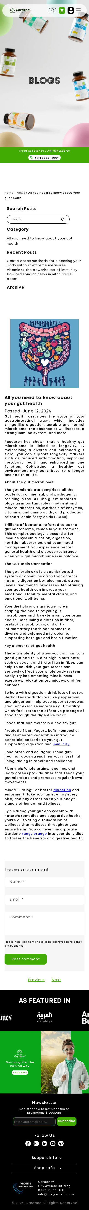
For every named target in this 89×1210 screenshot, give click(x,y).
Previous (36, 980)
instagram (28, 1143)
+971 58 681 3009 (47, 158)
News (21, 193)
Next (56, 980)
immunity (61, 744)
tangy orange (34, 834)
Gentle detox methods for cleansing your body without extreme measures (44, 263)
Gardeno (34, 1203)
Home (9, 193)
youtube (52, 1143)
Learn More (20, 1072)
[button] (78, 10)
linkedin (44, 1143)
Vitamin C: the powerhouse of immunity (42, 270)
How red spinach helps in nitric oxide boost (39, 276)
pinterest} (61, 1143)
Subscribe (66, 1121)
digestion (62, 790)
